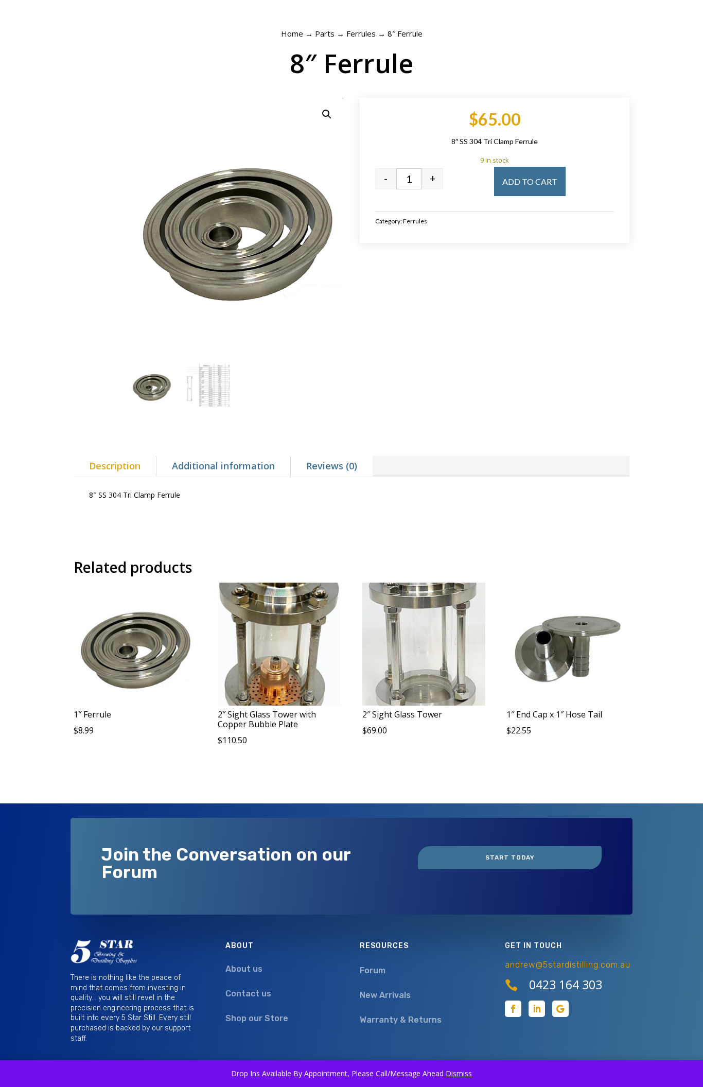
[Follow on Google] (560, 1009)
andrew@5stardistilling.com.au (567, 965)
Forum (372, 970)
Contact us (248, 993)
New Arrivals (385, 995)
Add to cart (529, 181)
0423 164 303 (565, 984)
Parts (325, 33)
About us (243, 969)
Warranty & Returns (401, 1020)
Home (292, 33)
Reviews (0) (331, 466)
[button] (327, 114)
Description (114, 466)
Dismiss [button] (459, 1073)
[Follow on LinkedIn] (537, 1009)
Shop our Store (256, 1018)
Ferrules (361, 33)
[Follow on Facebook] (513, 1009)
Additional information (223, 466)
